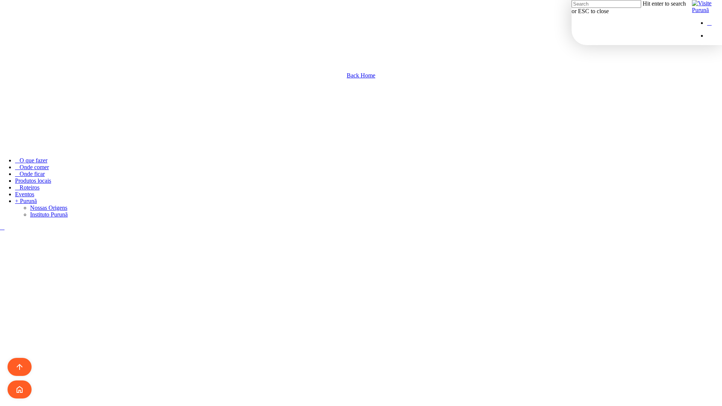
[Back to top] (2, 227)
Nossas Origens (48, 208)
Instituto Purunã (49, 214)
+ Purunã (26, 201)
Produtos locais (33, 180)
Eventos (24, 194)
